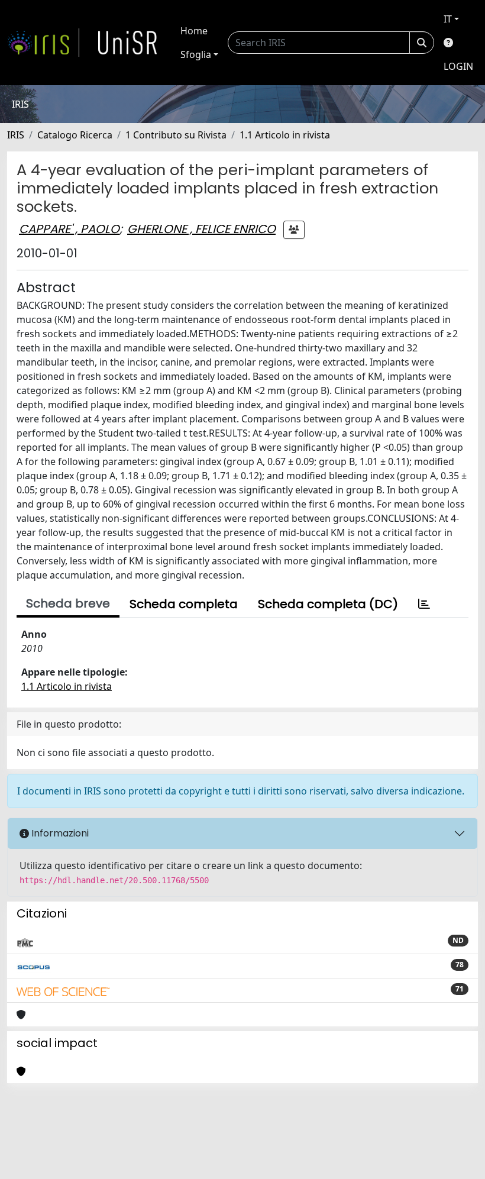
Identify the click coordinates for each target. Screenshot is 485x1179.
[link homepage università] (128, 42)
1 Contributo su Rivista (176, 134)
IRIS (15, 134)
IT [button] (448, 18)
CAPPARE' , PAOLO (69, 229)
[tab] (424, 604)
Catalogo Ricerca (74, 134)
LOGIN (458, 66)
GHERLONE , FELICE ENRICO (201, 229)
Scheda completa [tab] (184, 604)
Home (194, 30)
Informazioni (59, 833)
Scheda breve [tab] (68, 603)
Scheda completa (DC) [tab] (328, 604)
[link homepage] (43, 42)
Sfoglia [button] (195, 54)
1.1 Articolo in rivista (285, 134)
